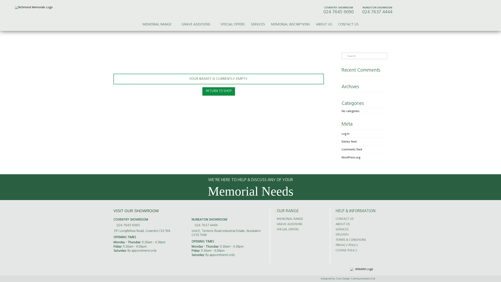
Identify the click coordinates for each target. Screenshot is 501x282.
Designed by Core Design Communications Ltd (348, 278)
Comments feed (352, 149)
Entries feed (349, 141)
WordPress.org (351, 157)
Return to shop (219, 90)
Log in (345, 134)
